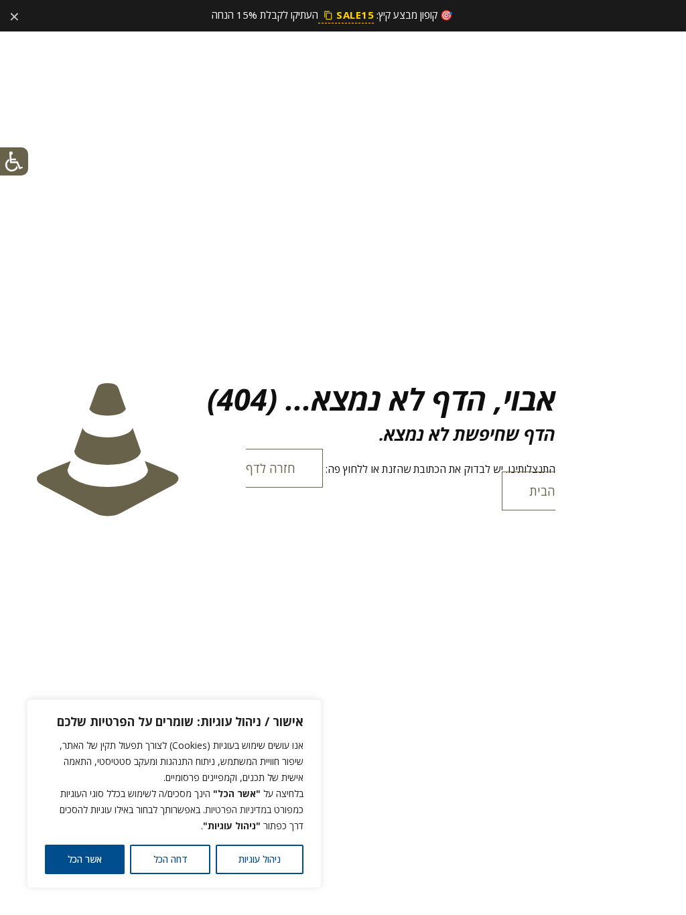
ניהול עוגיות (259, 859)
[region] (174, 793)
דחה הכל (170, 859)
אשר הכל (85, 859)
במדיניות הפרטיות (238, 809)
